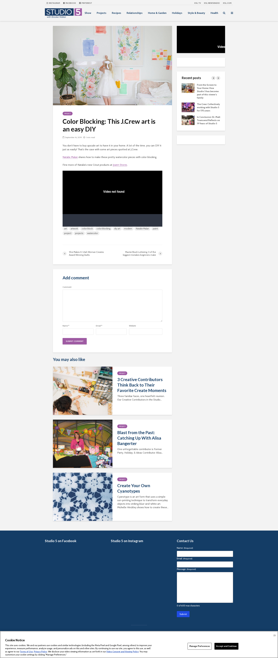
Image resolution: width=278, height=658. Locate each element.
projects (79, 233)
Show (88, 12)
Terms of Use (26, 651)
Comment (67, 287)
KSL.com (227, 3)
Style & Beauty (196, 12)
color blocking (103, 228)
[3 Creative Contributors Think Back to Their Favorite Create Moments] (82, 390)
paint (155, 228)
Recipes (116, 12)
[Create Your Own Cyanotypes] (82, 496)
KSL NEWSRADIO (212, 3)
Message (186, 569)
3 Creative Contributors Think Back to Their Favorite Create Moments (141, 385)
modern (128, 228)
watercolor (92, 233)
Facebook (70, 3)
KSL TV (197, 3)
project (67, 233)
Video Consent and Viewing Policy (122, 651)
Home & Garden (157, 12)
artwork (74, 228)
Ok (274, 635)
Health (214, 12)
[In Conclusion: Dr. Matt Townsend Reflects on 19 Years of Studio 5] (188, 119)
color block (87, 228)
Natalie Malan (70, 157)
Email (99, 326)
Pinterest (86, 3)
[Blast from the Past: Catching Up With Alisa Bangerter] (82, 443)
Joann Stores (120, 164)
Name (66, 326)
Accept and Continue (226, 646)
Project (67, 114)
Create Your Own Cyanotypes (133, 488)
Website (132, 326)
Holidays (177, 12)
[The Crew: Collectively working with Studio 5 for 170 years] (188, 107)
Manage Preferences (199, 646)
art (65, 228)
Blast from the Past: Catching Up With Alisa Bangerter (139, 438)
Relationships (135, 12)
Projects (101, 12)
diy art (117, 228)
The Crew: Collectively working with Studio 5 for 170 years (208, 107)
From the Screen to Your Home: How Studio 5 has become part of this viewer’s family (208, 91)
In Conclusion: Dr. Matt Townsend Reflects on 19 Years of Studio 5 (208, 120)
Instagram (54, 3)
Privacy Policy (40, 651)
